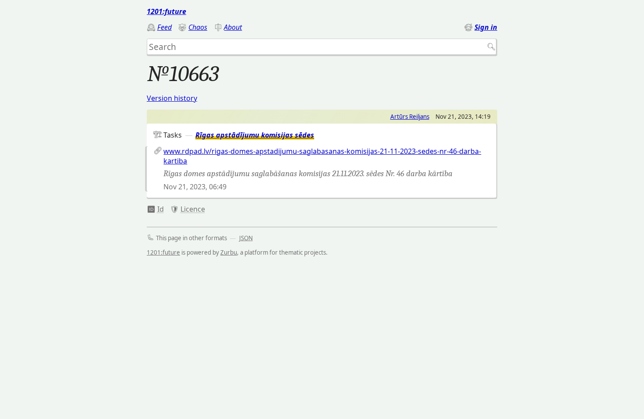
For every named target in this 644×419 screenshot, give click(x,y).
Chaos (197, 27)
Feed (164, 27)
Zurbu (228, 252)
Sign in (485, 27)
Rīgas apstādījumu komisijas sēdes (254, 135)
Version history (172, 98)
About (233, 27)
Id (160, 209)
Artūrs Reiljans (409, 117)
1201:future (166, 11)
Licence (192, 209)
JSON (246, 238)
